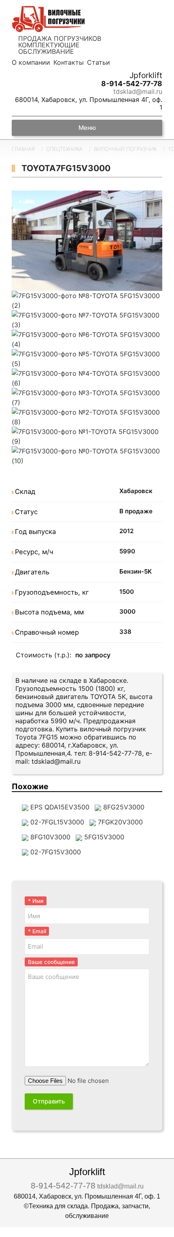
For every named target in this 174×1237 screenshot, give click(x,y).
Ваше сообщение (51, 962)
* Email (37, 931)
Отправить (49, 1101)
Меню (87, 127)
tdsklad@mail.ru (137, 91)
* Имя (36, 901)
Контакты (68, 62)
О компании (31, 62)
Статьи (98, 62)
